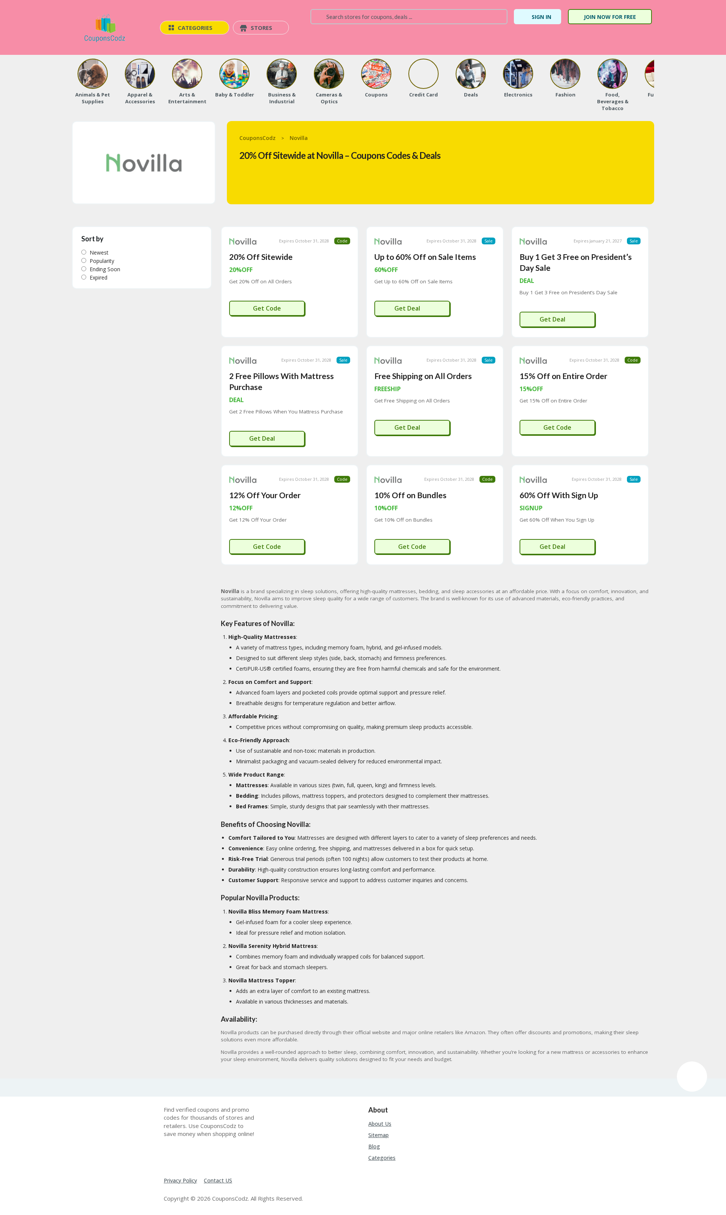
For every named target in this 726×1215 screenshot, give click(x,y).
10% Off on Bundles (410, 495)
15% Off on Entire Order (563, 376)
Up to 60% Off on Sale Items (425, 256)
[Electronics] (518, 74)
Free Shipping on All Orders (423, 376)
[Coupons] (376, 74)
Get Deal (408, 308)
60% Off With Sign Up (559, 495)
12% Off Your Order (265, 495)
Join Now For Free (610, 16)
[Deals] (471, 74)
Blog (374, 1146)
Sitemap (378, 1135)
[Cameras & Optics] (329, 74)
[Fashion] (565, 74)
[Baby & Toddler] (234, 74)
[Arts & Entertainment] (187, 74)
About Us (379, 1123)
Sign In (541, 16)
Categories (382, 1157)
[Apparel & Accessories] (140, 74)
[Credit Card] (423, 74)
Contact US (218, 1180)
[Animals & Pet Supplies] (92, 74)
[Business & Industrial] (281, 74)
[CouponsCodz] (106, 28)
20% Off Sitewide (261, 256)
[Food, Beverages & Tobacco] (612, 74)
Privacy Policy (180, 1180)
